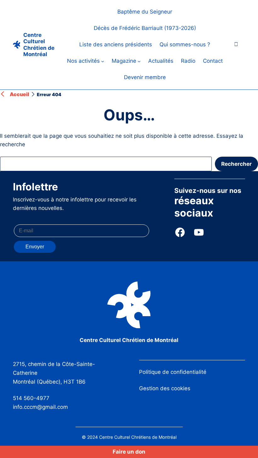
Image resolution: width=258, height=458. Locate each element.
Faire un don (129, 452)
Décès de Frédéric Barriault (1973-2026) (145, 28)
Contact (213, 61)
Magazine (124, 61)
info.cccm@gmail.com (40, 407)
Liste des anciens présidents (115, 44)
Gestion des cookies (164, 388)
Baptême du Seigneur (144, 12)
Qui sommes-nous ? (185, 44)
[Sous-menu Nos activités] (102, 61)
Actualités (160, 61)
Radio (188, 61)
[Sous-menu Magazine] (139, 61)
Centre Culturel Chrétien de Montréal (38, 44)
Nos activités (83, 61)
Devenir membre (145, 77)
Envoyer (34, 246)
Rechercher (236, 164)
